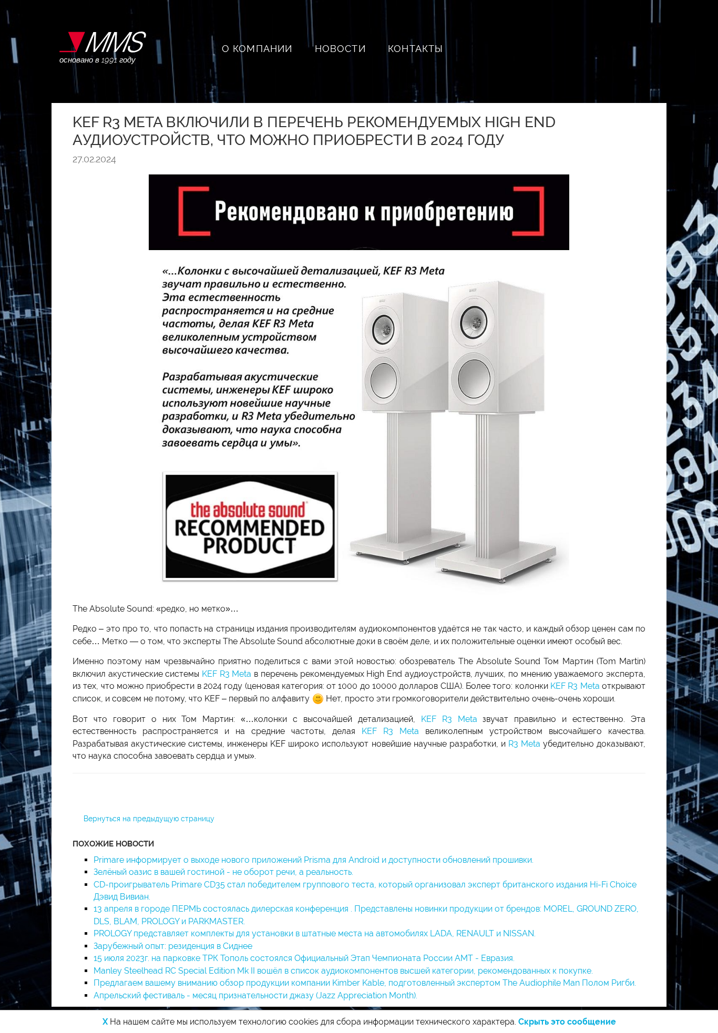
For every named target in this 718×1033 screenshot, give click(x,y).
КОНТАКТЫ (416, 48)
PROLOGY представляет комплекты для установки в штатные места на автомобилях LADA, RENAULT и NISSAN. (315, 933)
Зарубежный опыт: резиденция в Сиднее (173, 946)
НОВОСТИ (340, 48)
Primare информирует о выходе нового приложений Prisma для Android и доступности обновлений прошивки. (314, 860)
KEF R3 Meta (226, 674)
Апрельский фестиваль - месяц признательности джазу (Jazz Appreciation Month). (255, 995)
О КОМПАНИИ (257, 48)
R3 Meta (524, 744)
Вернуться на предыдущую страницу (149, 818)
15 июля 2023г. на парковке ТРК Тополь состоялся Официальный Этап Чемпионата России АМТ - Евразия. (304, 958)
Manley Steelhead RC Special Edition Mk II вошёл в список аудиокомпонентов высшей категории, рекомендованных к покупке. (343, 971)
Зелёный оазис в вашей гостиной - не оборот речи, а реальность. (223, 872)
